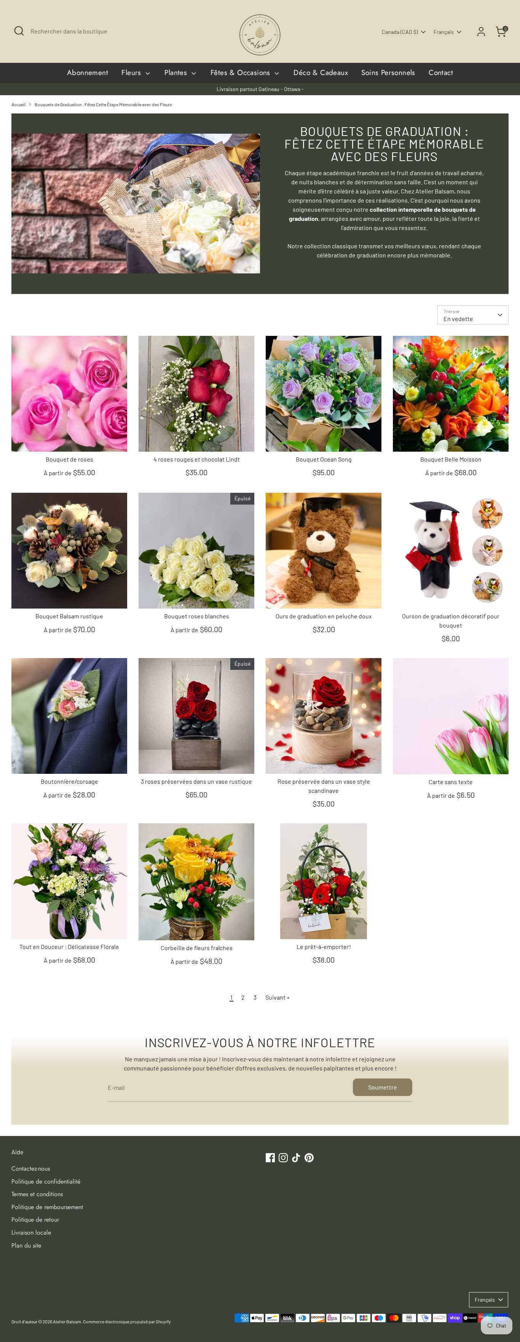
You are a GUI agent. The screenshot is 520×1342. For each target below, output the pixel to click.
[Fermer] (402, 579)
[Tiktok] (340, 741)
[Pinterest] (353, 741)
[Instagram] (327, 741)
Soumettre (336, 716)
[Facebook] (314, 741)
